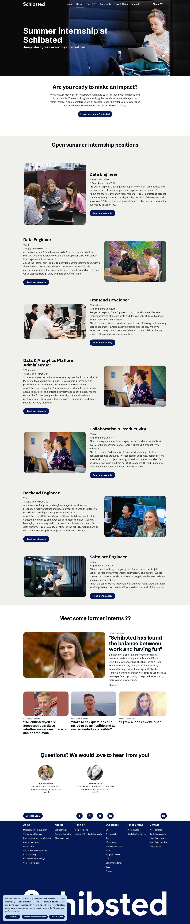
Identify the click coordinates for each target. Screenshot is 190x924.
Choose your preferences (35, 917)
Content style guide (31, 863)
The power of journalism (33, 834)
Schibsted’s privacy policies (35, 850)
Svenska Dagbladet (114, 846)
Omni (108, 867)
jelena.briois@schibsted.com (95, 789)
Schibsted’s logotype (137, 834)
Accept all (12, 917)
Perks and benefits (63, 834)
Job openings (61, 830)
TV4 (107, 838)
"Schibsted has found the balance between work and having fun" (135, 643)
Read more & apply (102, 213)
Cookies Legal (33, 816)
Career (79, 4)
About (70, 4)
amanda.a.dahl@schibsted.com (46, 789)
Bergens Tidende (113, 854)
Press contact (156, 830)
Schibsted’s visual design (34, 859)
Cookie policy (57, 917)
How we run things (31, 842)
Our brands (105, 4)
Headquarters (155, 846)
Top (164, 816)
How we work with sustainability (37, 838)
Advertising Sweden (158, 842)
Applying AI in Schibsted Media (88, 834)
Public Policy (28, 846)
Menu (158, 4)
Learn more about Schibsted (95, 114)
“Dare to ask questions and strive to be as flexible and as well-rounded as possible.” (93, 725)
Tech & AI (91, 4)
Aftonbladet (111, 834)
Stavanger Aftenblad (114, 863)
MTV (108, 850)
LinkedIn (46, 792)
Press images (133, 830)
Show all (113, 685)
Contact (135, 4)
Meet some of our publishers (35, 830)
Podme (109, 871)
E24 (107, 859)
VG (107, 830)
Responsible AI (81, 830)
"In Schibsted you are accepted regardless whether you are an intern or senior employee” (45, 727)
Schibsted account (158, 834)
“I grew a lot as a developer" (140, 722)
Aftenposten (111, 842)
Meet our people (62, 838)
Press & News (121, 4)
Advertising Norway (158, 838)
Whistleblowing (29, 854)
